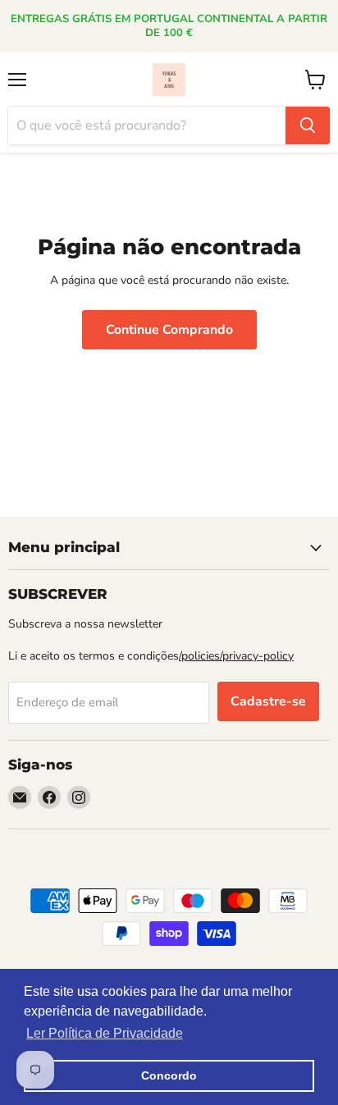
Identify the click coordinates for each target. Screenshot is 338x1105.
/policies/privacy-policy (236, 656)
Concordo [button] (169, 1075)
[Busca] (307, 125)
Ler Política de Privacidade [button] (104, 1033)
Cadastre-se (268, 701)
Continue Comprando (169, 330)
